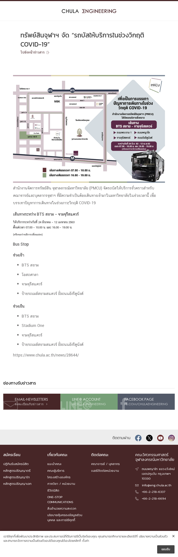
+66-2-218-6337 (153, 491)
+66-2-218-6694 (154, 498)
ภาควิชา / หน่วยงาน (61, 483)
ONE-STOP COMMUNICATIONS (60, 499)
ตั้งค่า (85, 541)
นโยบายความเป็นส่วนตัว (153, 536)
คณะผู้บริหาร (55, 470)
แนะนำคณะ (54, 463)
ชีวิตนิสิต (53, 490)
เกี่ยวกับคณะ (57, 455)
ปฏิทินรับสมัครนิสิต (16, 463)
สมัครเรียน (11, 455)
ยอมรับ (166, 549)
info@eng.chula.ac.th (156, 485)
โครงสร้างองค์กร (59, 477)
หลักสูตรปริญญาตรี (17, 470)
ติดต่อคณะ (100, 455)
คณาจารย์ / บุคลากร (105, 463)
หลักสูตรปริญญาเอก (17, 483)
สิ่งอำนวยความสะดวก (61, 508)
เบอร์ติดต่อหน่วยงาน (105, 470)
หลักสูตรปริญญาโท (16, 477)
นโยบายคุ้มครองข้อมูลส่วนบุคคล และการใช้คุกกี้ (64, 517)
